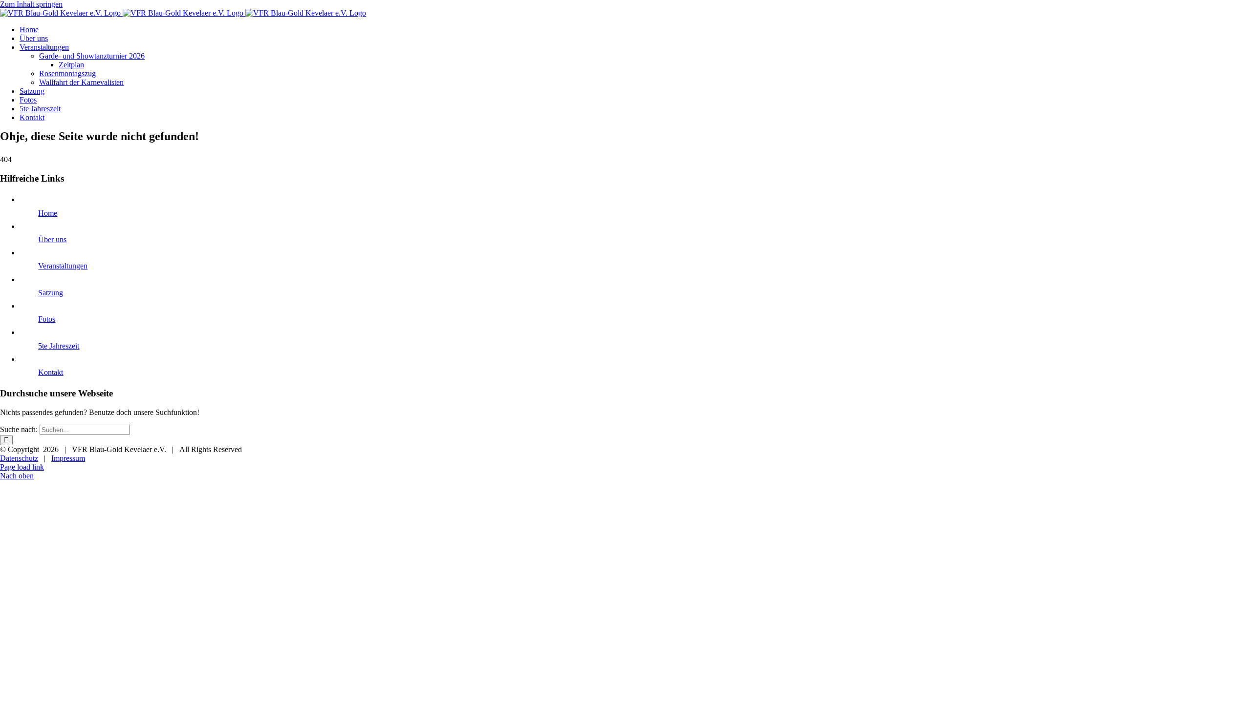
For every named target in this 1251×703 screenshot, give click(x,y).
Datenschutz (19, 458)
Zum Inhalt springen (31, 4)
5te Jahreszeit (58, 346)
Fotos (46, 319)
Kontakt (50, 372)
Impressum (68, 458)
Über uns (52, 239)
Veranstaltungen (62, 266)
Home (47, 213)
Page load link (22, 467)
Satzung (50, 293)
